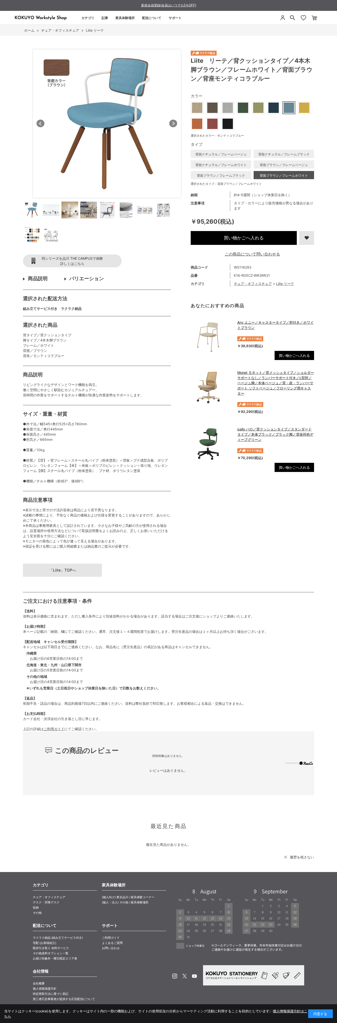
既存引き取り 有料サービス (51, 948)
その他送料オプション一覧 (50, 953)
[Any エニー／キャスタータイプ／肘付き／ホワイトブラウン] (211, 337)
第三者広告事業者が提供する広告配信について (64, 999)
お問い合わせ (111, 948)
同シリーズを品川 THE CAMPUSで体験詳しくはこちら (72, 261)
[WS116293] (32, 210)
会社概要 (39, 983)
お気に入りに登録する (306, 238)
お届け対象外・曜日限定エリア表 (55, 958)
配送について (151, 18)
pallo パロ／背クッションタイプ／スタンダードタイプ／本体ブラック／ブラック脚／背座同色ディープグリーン (275, 434)
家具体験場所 (125, 18)
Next (173, 124)
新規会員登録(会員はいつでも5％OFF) (168, 5)
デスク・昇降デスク (46, 902)
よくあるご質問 (112, 943)
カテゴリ (87, 18)
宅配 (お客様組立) (44, 943)
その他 (37, 913)
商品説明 (38, 278)
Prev (40, 124)
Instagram (174, 976)
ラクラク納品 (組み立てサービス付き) (58, 937)
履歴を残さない (302, 857)
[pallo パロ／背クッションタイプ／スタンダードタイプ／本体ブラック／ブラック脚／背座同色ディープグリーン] (211, 444)
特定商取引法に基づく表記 (50, 994)
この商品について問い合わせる (252, 254)
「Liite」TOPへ (62, 570)
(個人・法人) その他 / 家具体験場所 (125, 902)
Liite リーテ (285, 283)
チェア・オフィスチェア (253, 283)
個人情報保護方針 (44, 988)
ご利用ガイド (54, 729)
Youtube (194, 976)
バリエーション (86, 278)
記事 (105, 18)
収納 (36, 907)
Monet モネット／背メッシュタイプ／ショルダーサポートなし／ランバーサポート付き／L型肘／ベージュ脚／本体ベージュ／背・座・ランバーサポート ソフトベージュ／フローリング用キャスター (275, 382)
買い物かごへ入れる (244, 237)
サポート (175, 18)
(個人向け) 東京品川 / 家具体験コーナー (128, 897)
